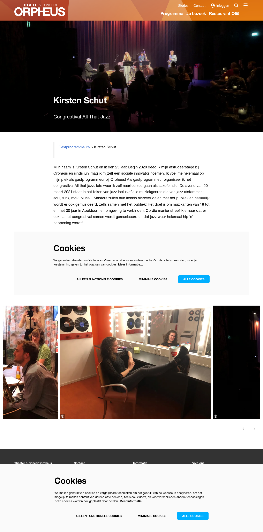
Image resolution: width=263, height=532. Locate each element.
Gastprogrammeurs (74, 147)
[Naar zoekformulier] (236, 5)
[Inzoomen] (62, 416)
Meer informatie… (130, 264)
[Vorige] (243, 428)
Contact (199, 5)
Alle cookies (193, 279)
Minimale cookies (153, 279)
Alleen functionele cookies (100, 279)
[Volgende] (254, 428)
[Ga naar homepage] (39, 10)
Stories (183, 5)
